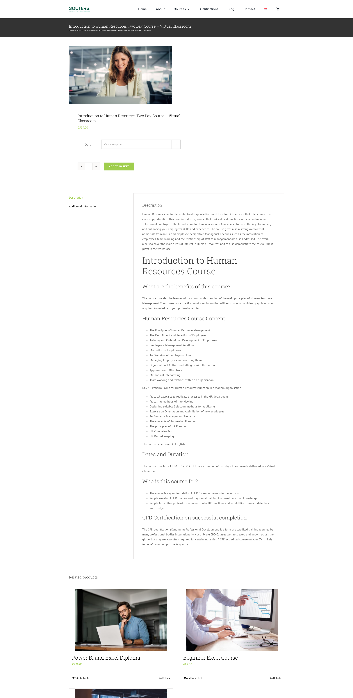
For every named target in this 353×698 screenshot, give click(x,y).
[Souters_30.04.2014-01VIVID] (79, 8)
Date (88, 144)
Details (166, 678)
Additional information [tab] (83, 206)
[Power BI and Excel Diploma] (121, 620)
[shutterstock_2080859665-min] (120, 75)
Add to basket (119, 166)
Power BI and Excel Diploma (106, 657)
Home (71, 30)
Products (81, 30)
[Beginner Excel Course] (232, 620)
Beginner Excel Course (210, 657)
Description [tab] (76, 197)
